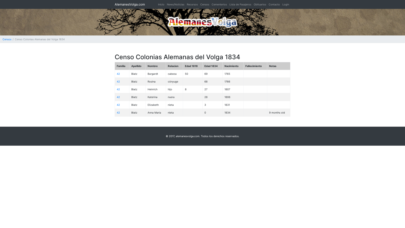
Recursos (192, 4)
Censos (204, 4)
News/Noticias (175, 4)
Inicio (161, 4)
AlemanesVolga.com (130, 4)
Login (285, 4)
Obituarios (260, 4)
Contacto (274, 4)
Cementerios (219, 4)
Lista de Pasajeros (240, 4)
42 (118, 73)
